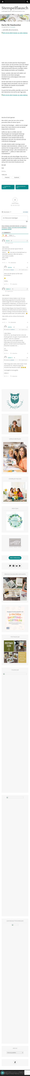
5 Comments (12, 27)
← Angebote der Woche (7, 187)
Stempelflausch (15, 8)
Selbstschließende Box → (21, 187)
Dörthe (10, 267)
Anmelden (25, 212)
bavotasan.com (22, 1073)
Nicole (12, 269)
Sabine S (13, 329)
